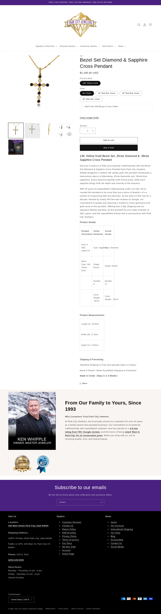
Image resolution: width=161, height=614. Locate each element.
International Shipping (122, 529)
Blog (113, 536)
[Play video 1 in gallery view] (32, 130)
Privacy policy (63, 609)
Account (66, 550)
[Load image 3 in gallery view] (65, 130)
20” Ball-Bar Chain (91, 99)
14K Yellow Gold (90, 83)
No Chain (87, 93)
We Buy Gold (69, 547)
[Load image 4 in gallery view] (16, 147)
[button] (46, 46)
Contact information (93, 609)
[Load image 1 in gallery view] (16, 130)
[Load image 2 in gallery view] (49, 130)
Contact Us (67, 526)
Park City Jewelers (21, 609)
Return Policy (69, 529)
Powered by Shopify (36, 609)
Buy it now (109, 148)
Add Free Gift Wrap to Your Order (101, 106)
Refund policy (69, 533)
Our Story (67, 543)
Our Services (117, 526)
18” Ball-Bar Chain (131, 93)
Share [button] (84, 383)
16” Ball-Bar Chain (106, 93)
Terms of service (70, 540)
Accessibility (117, 540)
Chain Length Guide (89, 118)
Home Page (68, 554)
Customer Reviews (71, 522)
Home (114, 522)
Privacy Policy (69, 536)
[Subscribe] (101, 502)
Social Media (117, 547)
